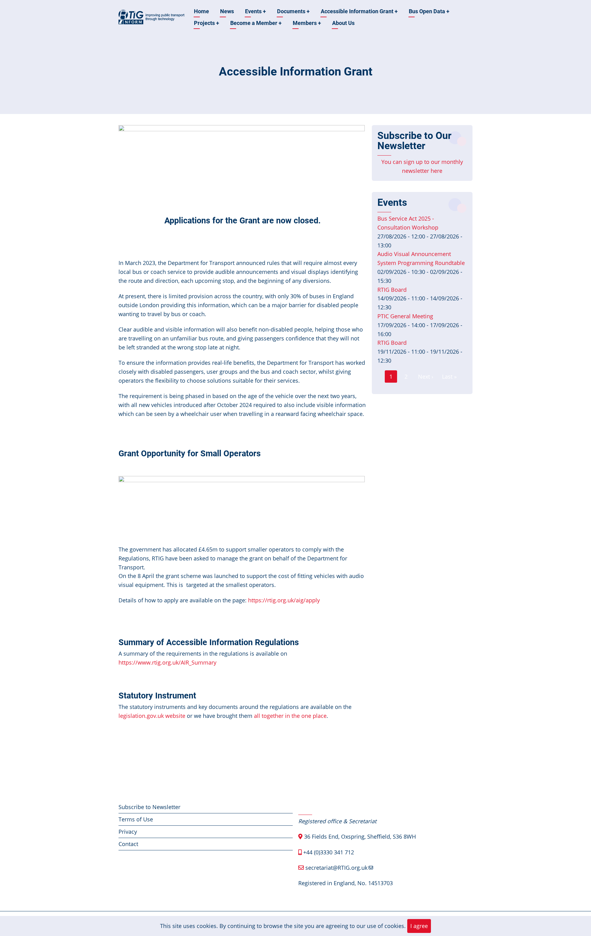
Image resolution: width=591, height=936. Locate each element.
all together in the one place (290, 715)
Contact (128, 844)
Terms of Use (136, 819)
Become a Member (256, 23)
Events (255, 11)
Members (307, 23)
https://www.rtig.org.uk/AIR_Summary (167, 662)
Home (201, 11)
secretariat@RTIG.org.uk (336, 867)
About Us (343, 23)
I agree (419, 926)
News (227, 11)
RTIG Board (392, 289)
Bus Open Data (429, 11)
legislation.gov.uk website (152, 715)
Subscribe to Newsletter (149, 807)
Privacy (128, 831)
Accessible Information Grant (359, 11)
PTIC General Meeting (405, 316)
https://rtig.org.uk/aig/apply (284, 600)
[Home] (151, 16)
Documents (293, 11)
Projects (206, 23)
